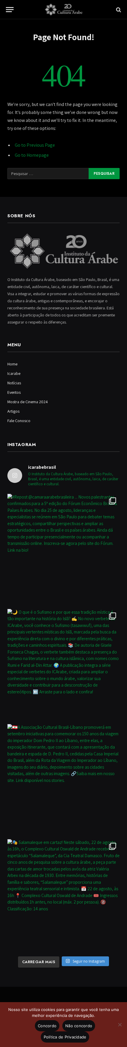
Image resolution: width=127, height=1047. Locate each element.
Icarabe (13, 373)
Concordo (47, 1025)
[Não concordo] (120, 1025)
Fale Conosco (18, 420)
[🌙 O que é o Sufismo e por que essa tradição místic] (63, 665)
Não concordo (78, 1025)
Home (12, 364)
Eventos (14, 392)
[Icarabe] (63, 9)
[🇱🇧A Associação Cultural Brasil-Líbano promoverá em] (63, 780)
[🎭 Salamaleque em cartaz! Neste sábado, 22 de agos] (63, 895)
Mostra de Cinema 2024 (27, 401)
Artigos (13, 411)
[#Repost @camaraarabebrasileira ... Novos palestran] (63, 550)
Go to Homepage (32, 155)
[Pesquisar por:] (48, 173)
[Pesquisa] (118, 9)
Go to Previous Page (35, 145)
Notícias (14, 383)
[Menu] (10, 9)
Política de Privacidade (65, 1037)
